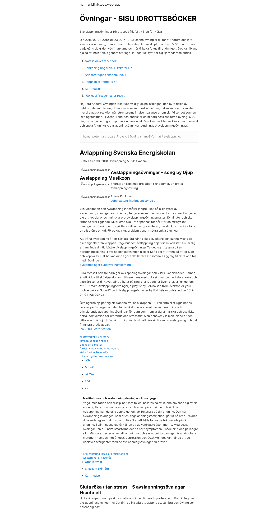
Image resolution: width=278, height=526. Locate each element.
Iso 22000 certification (95, 329)
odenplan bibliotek (91, 344)
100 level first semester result (105, 95)
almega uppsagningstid (94, 340)
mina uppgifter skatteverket (97, 356)
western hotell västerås (97, 457)
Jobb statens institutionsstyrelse (133, 200)
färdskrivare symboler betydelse (99, 348)
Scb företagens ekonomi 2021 (105, 75)
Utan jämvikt (93, 461)
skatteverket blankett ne (95, 336)
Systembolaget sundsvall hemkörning (105, 264)
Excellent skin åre (97, 468)
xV (86, 388)
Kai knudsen (93, 88)
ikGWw (89, 374)
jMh (87, 360)
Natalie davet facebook (101, 61)
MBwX (89, 367)
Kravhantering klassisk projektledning (106, 453)
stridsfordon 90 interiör (94, 352)
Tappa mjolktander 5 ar (101, 81)
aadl (88, 381)
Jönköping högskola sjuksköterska (108, 68)
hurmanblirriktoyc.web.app (100, 4)
